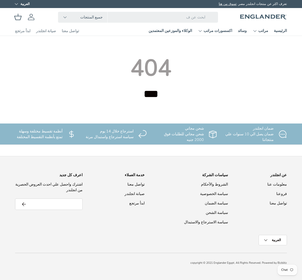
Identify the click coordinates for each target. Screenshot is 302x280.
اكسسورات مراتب (218, 30)
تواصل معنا (70, 31)
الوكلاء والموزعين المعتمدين (170, 30)
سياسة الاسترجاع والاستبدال (206, 222)
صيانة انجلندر (46, 31)
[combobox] (138, 17)
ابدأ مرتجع (22, 31)
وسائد (242, 30)
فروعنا (281, 193)
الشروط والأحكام (214, 184)
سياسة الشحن (217, 212)
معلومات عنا (277, 184)
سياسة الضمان (216, 203)
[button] (18, 17)
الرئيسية (280, 30)
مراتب (263, 30)
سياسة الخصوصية (214, 193)
